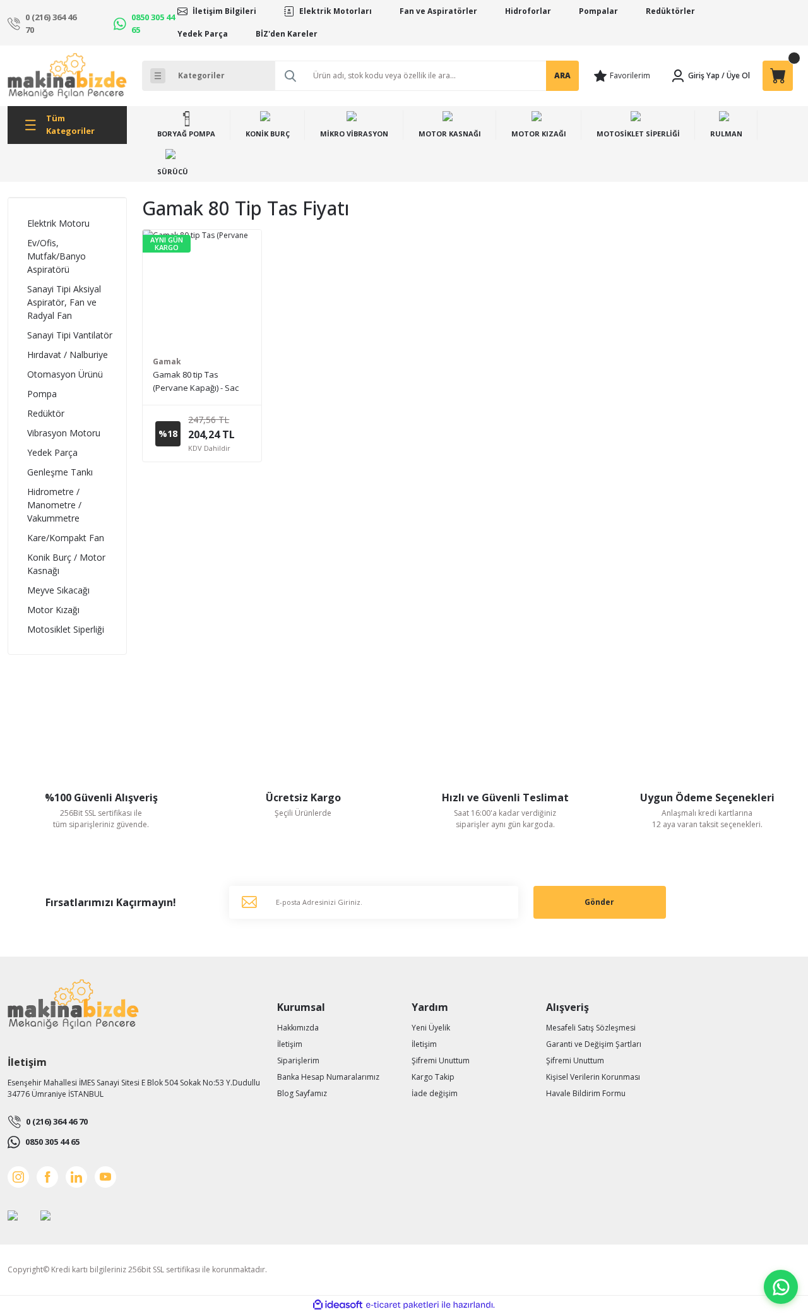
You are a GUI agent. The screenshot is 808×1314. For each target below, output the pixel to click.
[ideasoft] (337, 1305)
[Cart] (778, 76)
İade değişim (435, 1093)
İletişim (289, 1044)
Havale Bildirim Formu (586, 1093)
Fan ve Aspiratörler (438, 11)
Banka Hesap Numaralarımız (328, 1077)
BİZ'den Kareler (287, 33)
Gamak (167, 361)
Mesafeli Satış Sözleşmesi (591, 1027)
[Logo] (67, 76)
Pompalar (598, 11)
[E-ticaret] (402, 1305)
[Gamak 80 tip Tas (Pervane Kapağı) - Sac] (202, 289)
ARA (562, 75)
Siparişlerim (298, 1060)
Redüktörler (670, 11)
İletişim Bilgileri (224, 11)
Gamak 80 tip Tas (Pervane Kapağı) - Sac (196, 381)
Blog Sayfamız (302, 1093)
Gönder (599, 902)
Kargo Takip (433, 1077)
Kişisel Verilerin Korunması (593, 1077)
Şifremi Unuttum (441, 1060)
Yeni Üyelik (431, 1027)
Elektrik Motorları (335, 11)
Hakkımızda (298, 1027)
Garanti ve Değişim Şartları (593, 1044)
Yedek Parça (202, 33)
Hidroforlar (528, 11)
